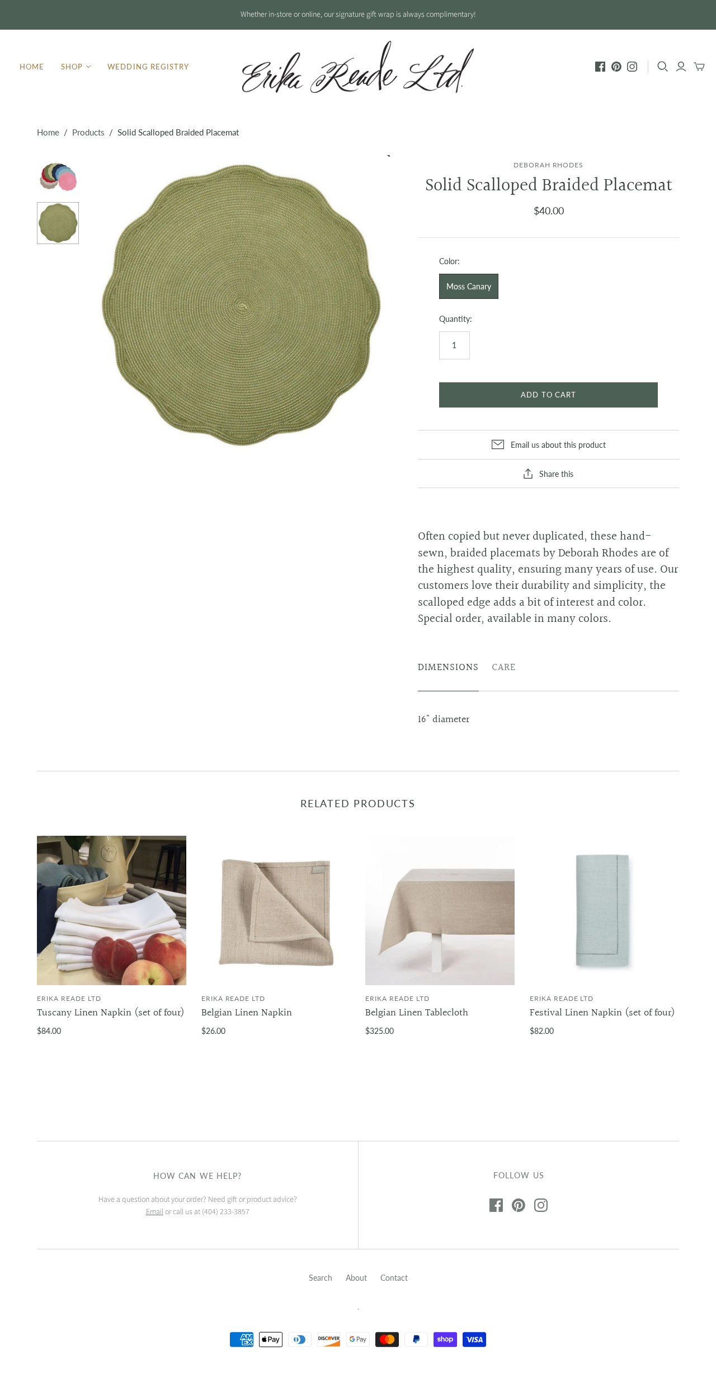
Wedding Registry (148, 66)
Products (88, 132)
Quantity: (455, 319)
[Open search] (662, 66)
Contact (394, 1277)
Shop (72, 66)
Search (320, 1277)
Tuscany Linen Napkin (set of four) (111, 1013)
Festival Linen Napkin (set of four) (602, 1013)
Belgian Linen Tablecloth (416, 1013)
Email (154, 1212)
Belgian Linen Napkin (246, 1013)
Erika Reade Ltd (69, 998)
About (356, 1277)
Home (32, 66)
